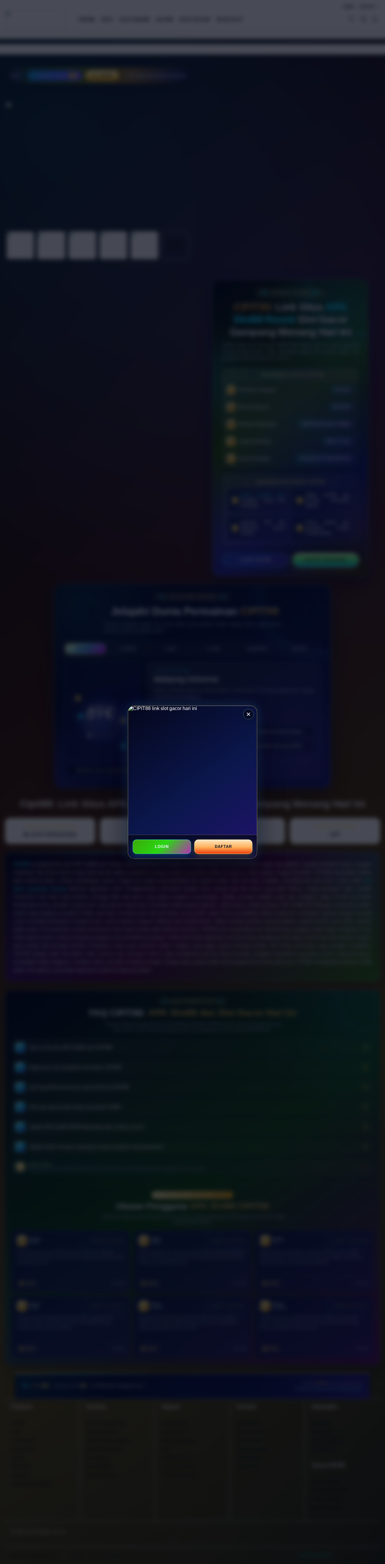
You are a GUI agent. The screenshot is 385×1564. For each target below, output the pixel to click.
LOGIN (162, 846)
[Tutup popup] (248, 714)
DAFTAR (223, 846)
